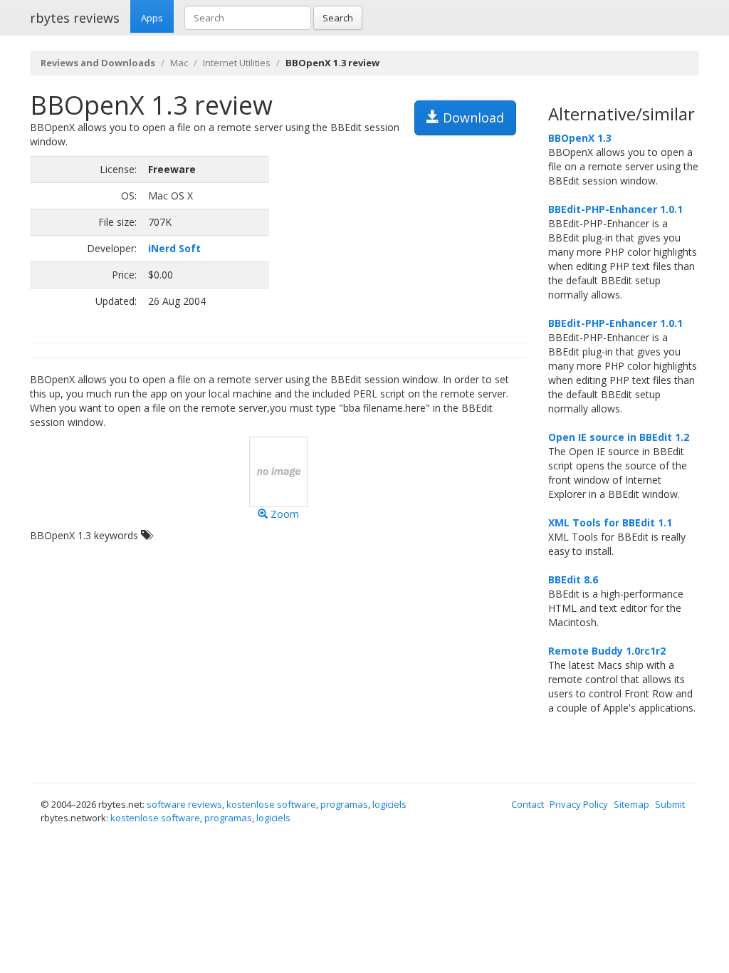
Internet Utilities (237, 62)
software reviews (184, 804)
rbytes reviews (75, 17)
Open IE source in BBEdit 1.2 (618, 437)
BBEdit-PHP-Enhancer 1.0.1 (615, 209)
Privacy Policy (579, 804)
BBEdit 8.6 (573, 579)
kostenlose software (271, 804)
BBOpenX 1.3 (580, 138)
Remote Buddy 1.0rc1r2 (607, 650)
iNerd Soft (174, 248)
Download (471, 117)
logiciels (389, 804)
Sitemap (631, 804)
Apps (152, 17)
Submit (670, 804)
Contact (527, 804)
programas (344, 804)
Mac (179, 62)
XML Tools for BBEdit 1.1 (610, 522)
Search (337, 17)
